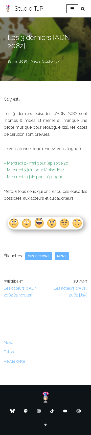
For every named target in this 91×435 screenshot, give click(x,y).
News (35, 61)
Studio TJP (50, 61)
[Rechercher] (83, 9)
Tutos (9, 352)
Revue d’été (14, 361)
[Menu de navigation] (72, 8)
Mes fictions (39, 256)
